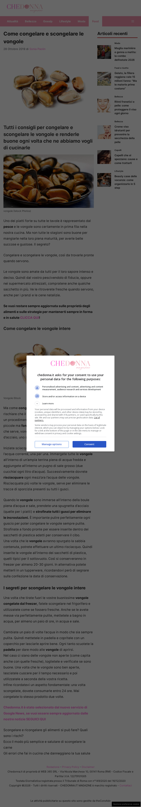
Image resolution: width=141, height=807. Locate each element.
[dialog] (70, 403)
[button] (70, 403)
